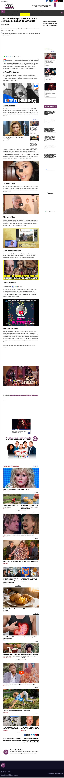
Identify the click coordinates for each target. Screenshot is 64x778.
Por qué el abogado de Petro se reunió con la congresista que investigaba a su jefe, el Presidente (49, 113)
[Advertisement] (21, 410)
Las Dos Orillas (6, 24)
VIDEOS (40, 11)
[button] (59, 12)
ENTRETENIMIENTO (6, 14)
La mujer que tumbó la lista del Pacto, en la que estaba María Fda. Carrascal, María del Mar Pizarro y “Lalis (50, 121)
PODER (22, 11)
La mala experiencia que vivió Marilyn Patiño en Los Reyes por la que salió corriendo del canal (30, 740)
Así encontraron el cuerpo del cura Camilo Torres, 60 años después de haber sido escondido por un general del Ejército (49, 138)
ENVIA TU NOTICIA (25, 14)
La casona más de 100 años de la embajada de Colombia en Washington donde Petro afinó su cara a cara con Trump (50, 156)
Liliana (20, 154)
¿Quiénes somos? (50, 773)
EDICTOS (45, 11)
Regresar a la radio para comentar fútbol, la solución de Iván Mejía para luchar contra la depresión (50, 147)
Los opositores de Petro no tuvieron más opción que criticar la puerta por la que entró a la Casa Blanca (49, 130)
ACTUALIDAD (15, 11)
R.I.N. (32, 14)
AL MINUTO (8, 11)
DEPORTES (28, 11)
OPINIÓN (34, 11)
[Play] (21, 93)
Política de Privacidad (59, 773)
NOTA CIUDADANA (15, 14)
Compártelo (18, 56)
